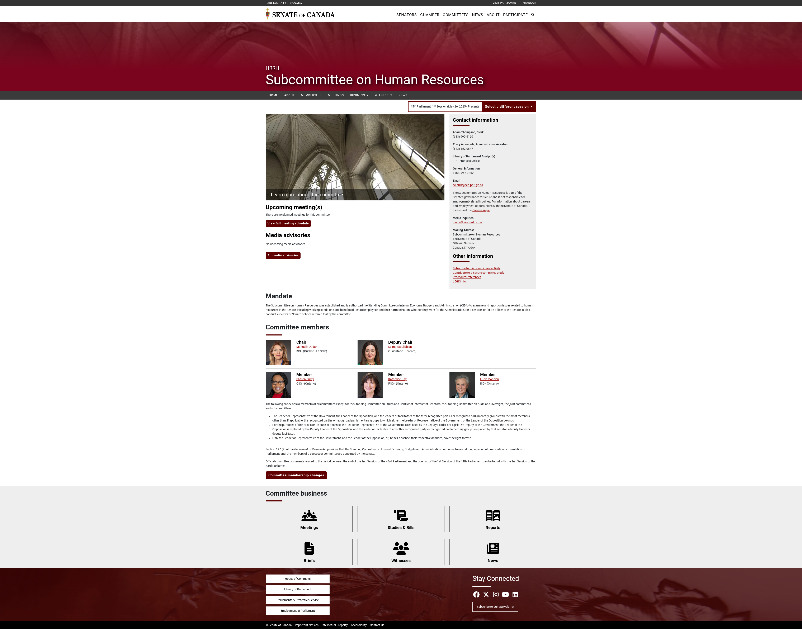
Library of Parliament (297, 589)
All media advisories (283, 255)
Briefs (309, 560)
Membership (311, 95)
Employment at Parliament (297, 610)
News (402, 95)
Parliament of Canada (284, 3)
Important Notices (307, 625)
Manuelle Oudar (306, 346)
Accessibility (359, 625)
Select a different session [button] (507, 107)
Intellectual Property (335, 625)
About (289, 95)
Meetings (336, 95)
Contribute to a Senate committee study (478, 272)
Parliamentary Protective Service (298, 600)
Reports (493, 527)
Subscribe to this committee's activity (476, 268)
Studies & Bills (401, 527)
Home (273, 95)
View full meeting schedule (288, 223)
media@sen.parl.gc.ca (467, 222)
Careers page (481, 210)
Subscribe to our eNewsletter (495, 606)
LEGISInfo (459, 281)
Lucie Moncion (489, 379)
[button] (407, 14)
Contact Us (377, 625)
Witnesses (383, 95)
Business (358, 95)
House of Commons (298, 578)
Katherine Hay (397, 379)
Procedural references (467, 277)
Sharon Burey (305, 379)
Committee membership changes (296, 475)
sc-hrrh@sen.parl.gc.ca (468, 185)
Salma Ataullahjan (400, 346)
